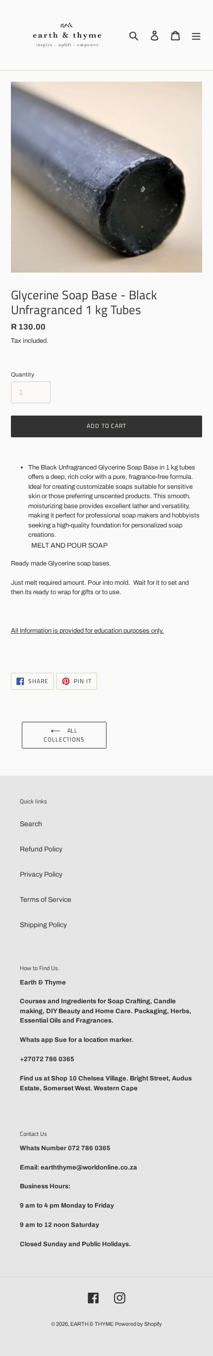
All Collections (64, 735)
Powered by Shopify (138, 1324)
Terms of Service (45, 899)
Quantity (22, 374)
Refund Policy (41, 849)
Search (31, 824)
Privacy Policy (41, 874)
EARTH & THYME (91, 1324)
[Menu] (196, 35)
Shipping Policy (43, 925)
